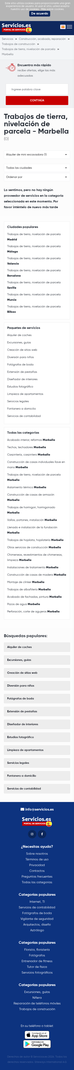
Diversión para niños (20, 357)
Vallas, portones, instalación (32, 520)
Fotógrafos (37, 955)
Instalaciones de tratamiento (32, 567)
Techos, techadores (26, 447)
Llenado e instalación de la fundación (32, 530)
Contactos (37, 870)
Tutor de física (37, 966)
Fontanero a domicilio (21, 408)
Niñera (37, 997)
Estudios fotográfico (20, 386)
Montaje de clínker (25, 582)
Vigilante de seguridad (37, 918)
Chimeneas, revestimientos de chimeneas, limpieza (34, 557)
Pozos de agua (23, 604)
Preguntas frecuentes (37, 876)
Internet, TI (37, 901)
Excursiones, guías (19, 342)
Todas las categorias (37, 882)
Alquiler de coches (19, 335)
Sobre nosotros (37, 853)
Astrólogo (37, 930)
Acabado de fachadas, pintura (34, 596)
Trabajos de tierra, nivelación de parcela (34, 237)
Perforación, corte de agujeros (33, 611)
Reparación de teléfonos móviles (37, 1003)
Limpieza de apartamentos (25, 394)
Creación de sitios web (22, 349)
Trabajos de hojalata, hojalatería (35, 540)
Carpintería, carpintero (28, 454)
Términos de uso (37, 859)
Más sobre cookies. (52, 9)
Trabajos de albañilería (29, 589)
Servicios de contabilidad (24, 416)
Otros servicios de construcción (34, 547)
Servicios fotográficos (37, 972)
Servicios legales (18, 401)
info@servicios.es (39, 809)
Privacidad (37, 865)
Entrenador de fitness (37, 961)
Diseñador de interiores (22, 379)
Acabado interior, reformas (31, 440)
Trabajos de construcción (37, 1009)
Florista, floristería (37, 949)
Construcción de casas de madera (36, 574)
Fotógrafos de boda (20, 364)
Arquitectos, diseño (37, 924)
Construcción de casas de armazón (30, 497)
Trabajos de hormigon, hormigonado (31, 510)
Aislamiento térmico (26, 487)
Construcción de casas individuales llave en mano (36, 465)
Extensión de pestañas (22, 372)
